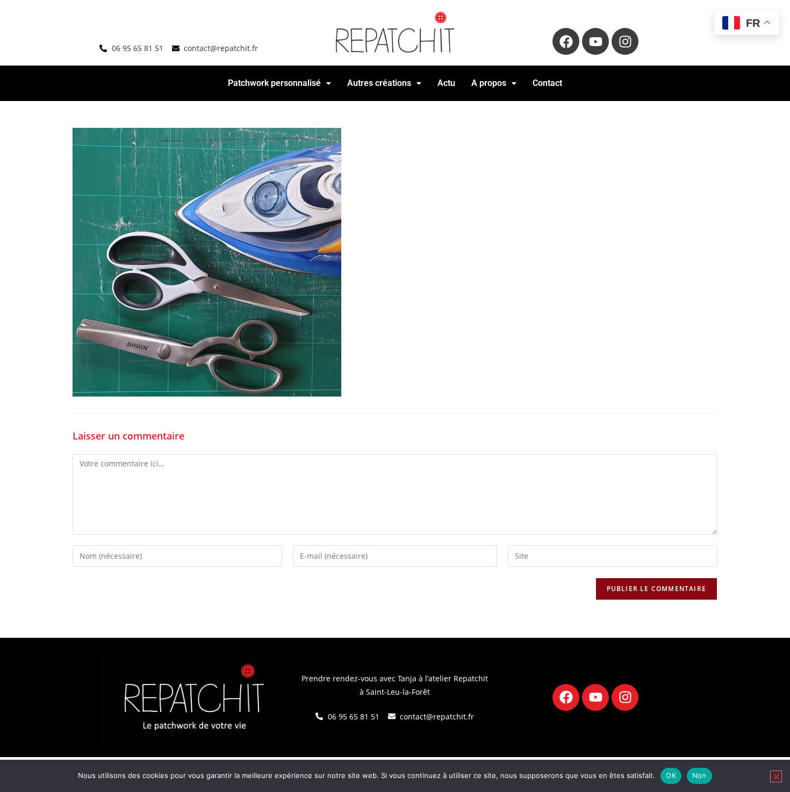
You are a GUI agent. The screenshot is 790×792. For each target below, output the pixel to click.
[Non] (776, 776)
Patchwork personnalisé (274, 83)
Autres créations (379, 83)
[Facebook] (565, 41)
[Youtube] (595, 41)
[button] (279, 83)
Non (699, 775)
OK (671, 775)
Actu (446, 83)
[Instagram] (625, 41)
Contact (547, 83)
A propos (488, 83)
